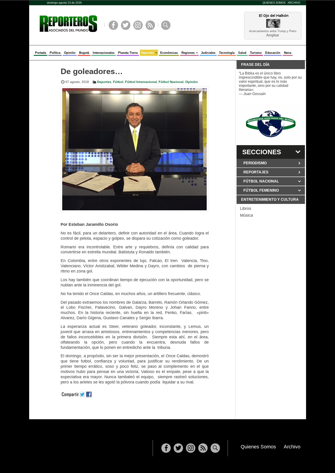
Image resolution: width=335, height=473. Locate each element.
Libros (245, 208)
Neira (287, 52)
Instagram (138, 25)
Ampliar (272, 35)
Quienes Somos (274, 2)
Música (246, 215)
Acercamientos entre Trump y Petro (272, 31)
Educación (272, 52)
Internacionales (103, 52)
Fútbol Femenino (261, 190)
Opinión (69, 52)
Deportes (147, 52)
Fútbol (118, 82)
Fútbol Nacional (171, 82)
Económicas (169, 52)
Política (55, 52)
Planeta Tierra (128, 52)
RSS (150, 25)
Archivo (294, 2)
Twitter (125, 25)
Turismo (256, 52)
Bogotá (84, 52)
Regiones (188, 52)
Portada (40, 52)
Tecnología (226, 52)
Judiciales (208, 52)
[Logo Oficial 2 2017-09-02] (271, 124)
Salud (242, 52)
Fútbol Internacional (141, 82)
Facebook (113, 25)
